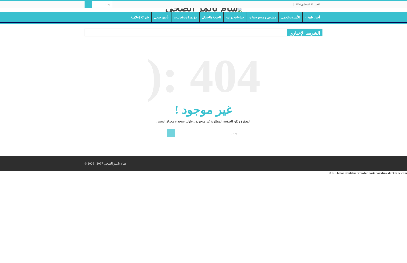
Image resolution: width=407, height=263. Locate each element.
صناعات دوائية (235, 17)
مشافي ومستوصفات (262, 17)
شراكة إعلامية (140, 17)
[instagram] (116, 4)
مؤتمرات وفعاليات (185, 17)
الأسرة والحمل (290, 17)
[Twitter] (120, 4)
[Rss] (129, 4)
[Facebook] (125, 4)
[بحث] (88, 4)
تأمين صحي (161, 17)
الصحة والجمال (211, 17)
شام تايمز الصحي (114, 163)
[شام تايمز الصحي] (203, 10)
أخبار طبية (313, 17)
